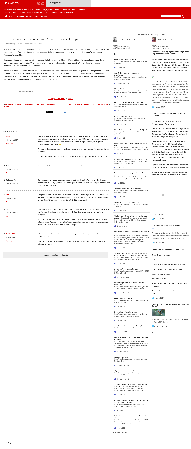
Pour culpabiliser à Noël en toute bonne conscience (87, 104)
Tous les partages (158, 333)
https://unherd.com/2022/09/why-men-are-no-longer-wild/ (130, 62)
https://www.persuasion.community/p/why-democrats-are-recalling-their (130, 162)
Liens (36, 16)
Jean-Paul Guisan (165, 40)
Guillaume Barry (9, 44)
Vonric (8, 136)
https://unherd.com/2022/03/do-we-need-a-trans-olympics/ (131, 205)
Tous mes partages (120, 432)
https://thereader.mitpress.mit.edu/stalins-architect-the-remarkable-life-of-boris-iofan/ (131, 92)
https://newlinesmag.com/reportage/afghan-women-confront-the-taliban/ (131, 374)
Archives (29, 16)
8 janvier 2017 (159, 219)
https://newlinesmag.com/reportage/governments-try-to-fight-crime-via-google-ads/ (131, 258)
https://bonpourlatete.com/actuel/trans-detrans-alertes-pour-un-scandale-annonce (131, 315)
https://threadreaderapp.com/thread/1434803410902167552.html (131, 301)
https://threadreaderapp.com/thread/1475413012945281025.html (131, 272)
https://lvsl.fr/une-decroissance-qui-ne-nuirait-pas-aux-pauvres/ (130, 105)
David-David (10, 234)
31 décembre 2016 (160, 326)
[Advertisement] (95, 25)
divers (20, 44)
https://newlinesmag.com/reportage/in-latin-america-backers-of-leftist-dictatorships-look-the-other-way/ (131, 220)
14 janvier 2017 (159, 107)
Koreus (70, 98)
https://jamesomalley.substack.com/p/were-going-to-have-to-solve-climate (130, 405)
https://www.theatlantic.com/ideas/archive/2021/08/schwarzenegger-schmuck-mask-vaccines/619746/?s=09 (131, 422)
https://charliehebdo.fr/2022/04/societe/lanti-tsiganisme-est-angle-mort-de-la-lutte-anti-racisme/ (131, 178)
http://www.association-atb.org (178, 167)
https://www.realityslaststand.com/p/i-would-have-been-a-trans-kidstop (130, 119)
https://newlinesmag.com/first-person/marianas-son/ (127, 133)
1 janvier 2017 (159, 298)
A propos (44, 16)
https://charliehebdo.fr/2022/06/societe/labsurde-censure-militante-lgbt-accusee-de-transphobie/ (131, 148)
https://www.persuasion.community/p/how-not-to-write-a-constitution (131, 78)
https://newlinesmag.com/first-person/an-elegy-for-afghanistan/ (131, 360)
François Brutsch (126, 40)
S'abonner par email (122, 48)
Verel (7, 194)
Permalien (9, 143)
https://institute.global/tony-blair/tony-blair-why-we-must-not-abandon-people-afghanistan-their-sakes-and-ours (129, 388)
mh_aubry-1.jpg (157, 214)
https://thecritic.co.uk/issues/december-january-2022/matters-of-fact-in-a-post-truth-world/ (131, 287)
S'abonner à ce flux (122, 46)
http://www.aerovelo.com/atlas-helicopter (128, 328)
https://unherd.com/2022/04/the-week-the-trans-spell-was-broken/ (131, 191)
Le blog (10, 16)
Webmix (55, 3)
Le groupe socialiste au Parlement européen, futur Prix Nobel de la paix (29, 105)
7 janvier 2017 (159, 242)
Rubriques (20, 16)
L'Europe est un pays (56, 98)
